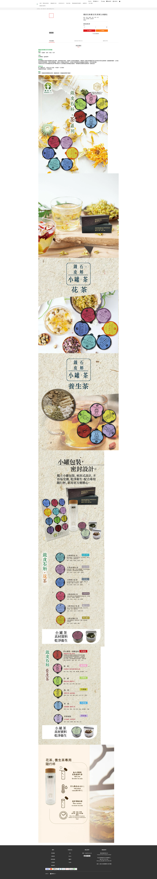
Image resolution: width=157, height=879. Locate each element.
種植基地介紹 (53, 3)
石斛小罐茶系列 (43, 8)
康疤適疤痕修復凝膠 (76, 3)
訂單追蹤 (53, 862)
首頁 (41, 3)
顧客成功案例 (42, 5)
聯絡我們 (53, 865)
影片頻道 (91, 3)
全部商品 (38, 8)
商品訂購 (68, 3)
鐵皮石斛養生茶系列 (50, 8)
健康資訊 (85, 3)
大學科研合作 (61, 3)
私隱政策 (53, 856)
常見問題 (53, 853)
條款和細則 (53, 859)
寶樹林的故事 (45, 3)
